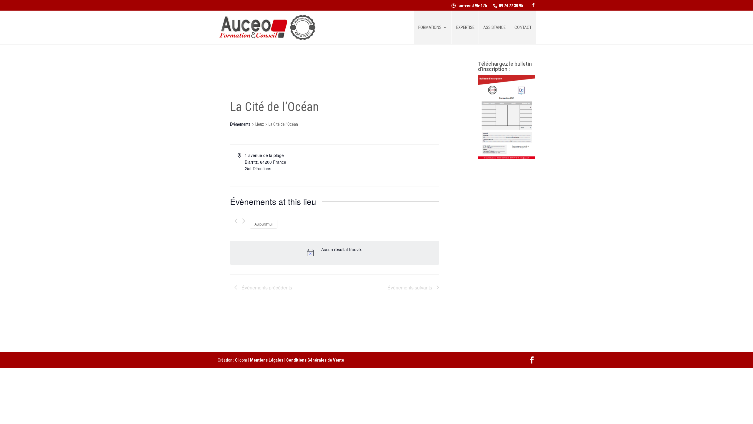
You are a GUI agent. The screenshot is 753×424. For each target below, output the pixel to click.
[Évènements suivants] (243, 221)
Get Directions (258, 168)
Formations (430, 27)
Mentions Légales (266, 360)
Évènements (240, 124)
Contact (523, 27)
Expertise (465, 27)
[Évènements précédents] (236, 221)
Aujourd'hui (263, 223)
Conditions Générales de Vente (315, 360)
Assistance (494, 27)
